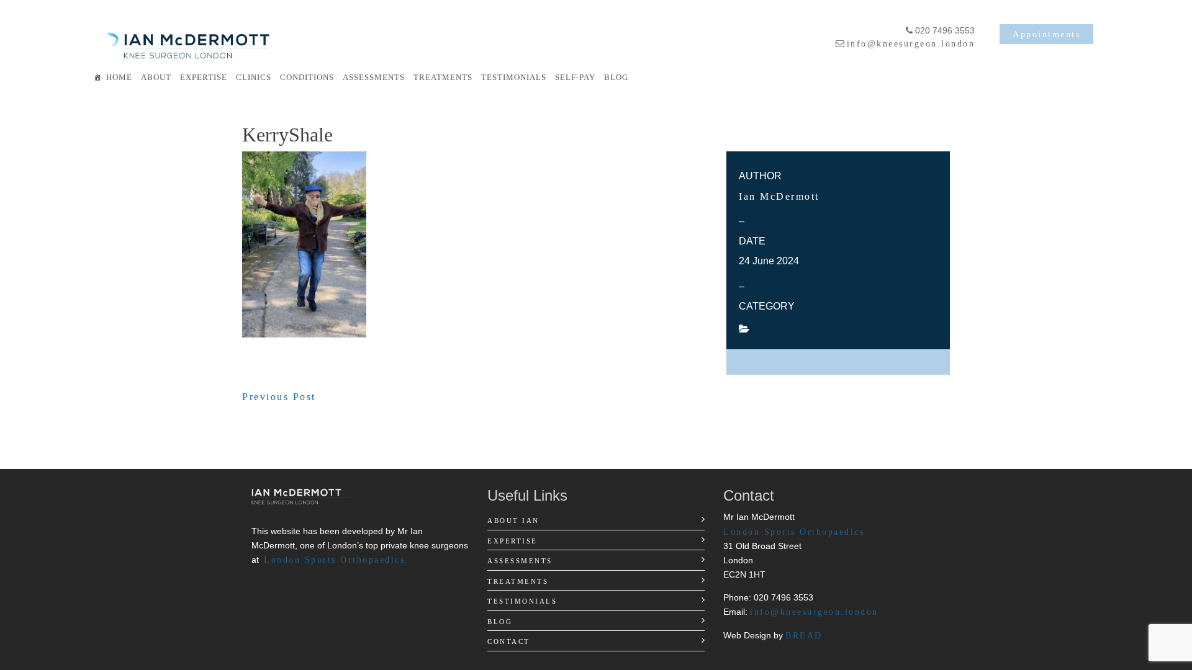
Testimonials (513, 77)
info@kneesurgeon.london (911, 43)
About (156, 77)
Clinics (253, 77)
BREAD (804, 635)
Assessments (374, 77)
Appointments (1046, 34)
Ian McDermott (779, 196)
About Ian (513, 520)
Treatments (442, 77)
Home (119, 77)
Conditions (307, 77)
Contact (508, 641)
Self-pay (575, 77)
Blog (616, 77)
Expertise (203, 77)
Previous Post (279, 396)
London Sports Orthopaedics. (336, 560)
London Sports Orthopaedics (793, 532)
